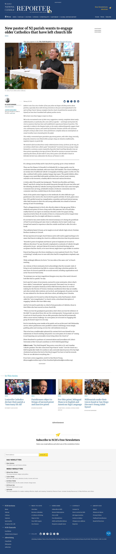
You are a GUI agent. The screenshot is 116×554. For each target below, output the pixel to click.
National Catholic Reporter (108, 533)
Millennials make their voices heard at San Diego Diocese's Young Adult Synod (96, 403)
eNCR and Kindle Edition (59, 521)
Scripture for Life (10, 524)
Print (78, 101)
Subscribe (108, 17)
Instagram (54, 534)
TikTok (58, 534)
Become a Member (37, 512)
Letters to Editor (77, 518)
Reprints (75, 524)
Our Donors (35, 524)
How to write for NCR (78, 512)
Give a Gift (55, 515)
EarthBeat (55, 17)
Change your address (78, 521)
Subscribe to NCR (57, 509)
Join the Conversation (10, 110)
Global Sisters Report (68, 17)
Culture (28, 17)
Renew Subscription (58, 512)
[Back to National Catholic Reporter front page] (28, 9)
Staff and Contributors (99, 518)
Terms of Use (46, 539)
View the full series (65, 41)
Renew (102, 17)
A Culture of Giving (37, 515)
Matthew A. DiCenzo (65, 408)
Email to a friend (75, 101)
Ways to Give (35, 518)
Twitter (44, 534)
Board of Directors (98, 521)
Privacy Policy (97, 515)
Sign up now (104, 9)
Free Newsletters (57, 518)
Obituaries (8, 544)
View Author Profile (9, 106)
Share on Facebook (68, 101)
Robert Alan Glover (12, 408)
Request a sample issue (59, 524)
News (14, 17)
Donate (97, 17)
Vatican (21, 17)
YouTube (51, 534)
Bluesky (41, 534)
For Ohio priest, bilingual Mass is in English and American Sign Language (70, 402)
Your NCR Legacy (37, 521)
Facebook (47, 534)
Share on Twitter (71, 101)
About (95, 509)
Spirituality (44, 17)
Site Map (58, 539)
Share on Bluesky (65, 101)
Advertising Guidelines (37, 539)
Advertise (8, 547)
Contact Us (75, 509)
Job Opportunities (77, 515)
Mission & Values (98, 512)
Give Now (34, 509)
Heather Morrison (91, 410)
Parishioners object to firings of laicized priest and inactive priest (43, 402)
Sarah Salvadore (37, 408)
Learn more (12, 113)
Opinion (35, 17)
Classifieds (8, 541)
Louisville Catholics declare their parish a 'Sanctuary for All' (15, 402)
